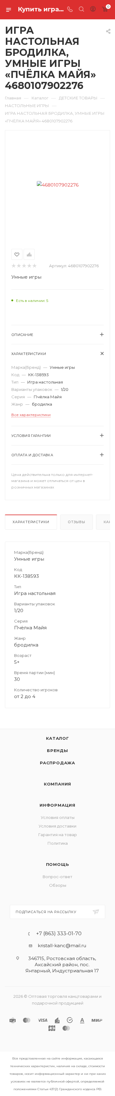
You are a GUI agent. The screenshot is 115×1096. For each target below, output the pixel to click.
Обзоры (57, 885)
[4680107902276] (58, 185)
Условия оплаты (58, 817)
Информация (57, 805)
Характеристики (31, 522)
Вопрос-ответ (57, 876)
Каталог (57, 738)
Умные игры (26, 277)
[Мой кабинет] (93, 10)
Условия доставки (57, 826)
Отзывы (76, 522)
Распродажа (57, 762)
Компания (57, 783)
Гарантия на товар (57, 834)
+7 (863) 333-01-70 (59, 933)
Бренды (57, 750)
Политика (58, 843)
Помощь (57, 864)
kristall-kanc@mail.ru (62, 945)
